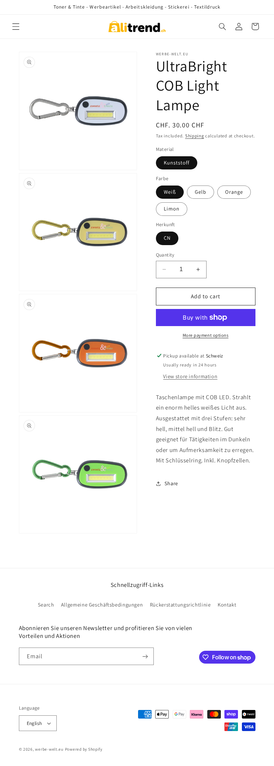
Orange (234, 191)
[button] (15, 26)
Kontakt (227, 604)
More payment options (206, 335)
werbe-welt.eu (49, 749)
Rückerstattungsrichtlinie (180, 604)
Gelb (200, 191)
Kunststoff (177, 162)
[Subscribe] (145, 656)
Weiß (170, 191)
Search (46, 604)
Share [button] (171, 483)
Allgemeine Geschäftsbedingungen (102, 604)
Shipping (194, 136)
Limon (171, 208)
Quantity (165, 255)
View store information (190, 376)
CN (167, 237)
